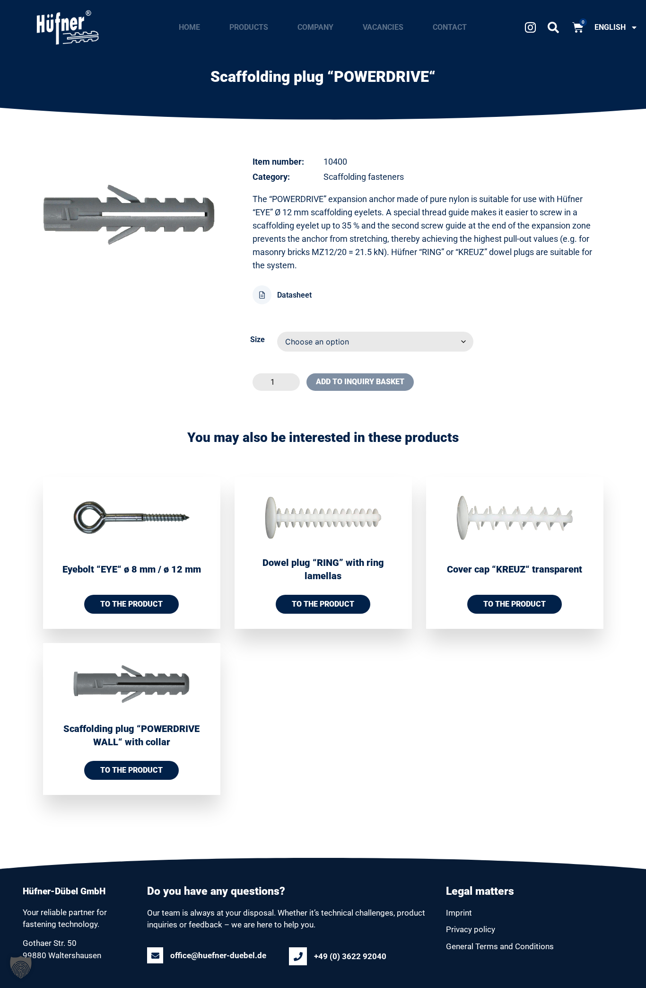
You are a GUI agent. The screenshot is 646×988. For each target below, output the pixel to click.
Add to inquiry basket (360, 381)
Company (315, 27)
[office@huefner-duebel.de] (155, 955)
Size (257, 339)
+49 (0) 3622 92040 (350, 956)
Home (189, 27)
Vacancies (383, 27)
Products (248, 27)
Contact (450, 27)
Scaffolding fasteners (363, 177)
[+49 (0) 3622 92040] (298, 956)
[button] (553, 30)
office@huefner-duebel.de (218, 955)
